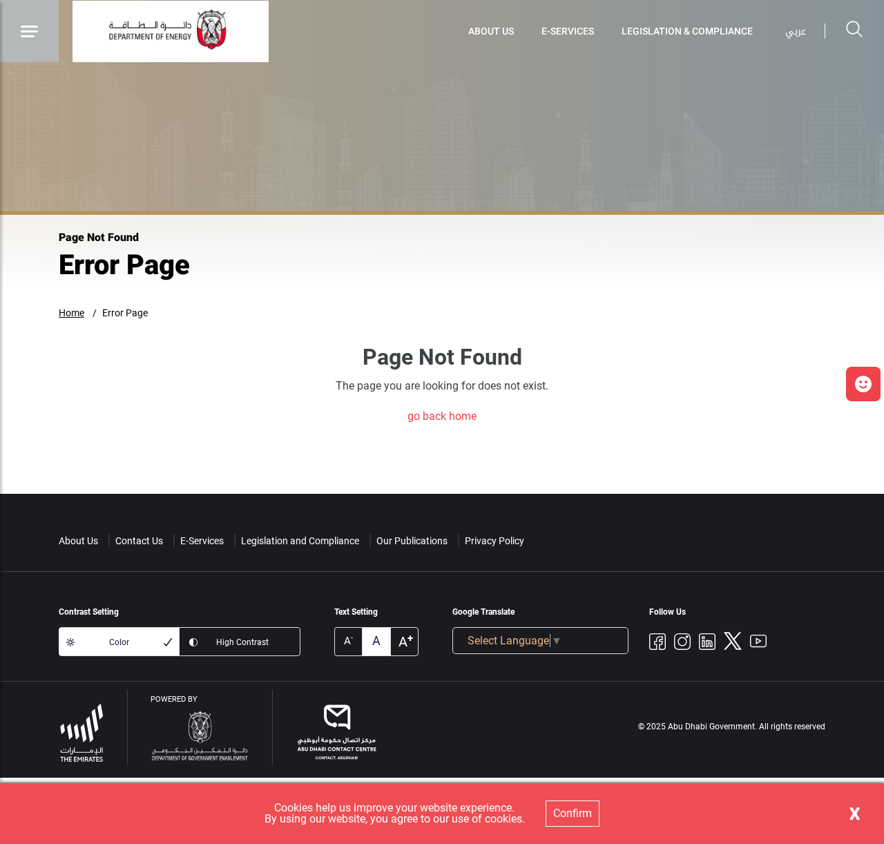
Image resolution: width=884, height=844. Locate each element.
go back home (442, 416)
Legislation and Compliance (300, 540)
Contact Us (139, 540)
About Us (491, 31)
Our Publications (412, 540)
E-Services (567, 31)
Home (71, 312)
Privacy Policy (494, 540)
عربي (795, 31)
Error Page (125, 312)
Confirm (572, 813)
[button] (863, 384)
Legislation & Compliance (687, 31)
